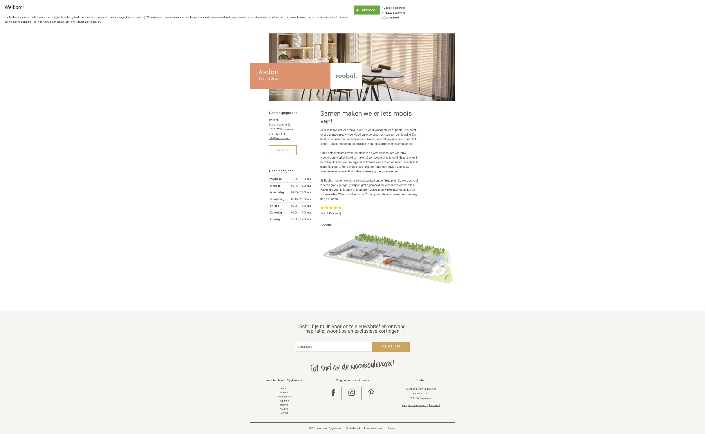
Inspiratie (284, 400)
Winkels (284, 392)
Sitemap (392, 428)
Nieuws (284, 409)
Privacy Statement (373, 428)
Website (283, 150)
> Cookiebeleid (390, 17)
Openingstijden (284, 396)
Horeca (284, 404)
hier (63, 22)
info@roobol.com (279, 138)
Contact (284, 413)
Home (284, 388)
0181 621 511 (277, 134)
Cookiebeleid (353, 428)
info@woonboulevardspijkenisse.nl (421, 405)
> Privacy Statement (393, 12)
